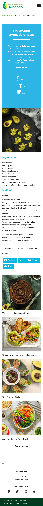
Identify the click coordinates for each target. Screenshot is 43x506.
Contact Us (6, 464)
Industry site (21, 476)
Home (4, 15)
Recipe (11, 15)
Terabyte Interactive (19, 503)
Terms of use (27, 464)
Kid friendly (8, 248)
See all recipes (21, 446)
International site (21, 479)
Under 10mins (32, 248)
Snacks (20, 248)
